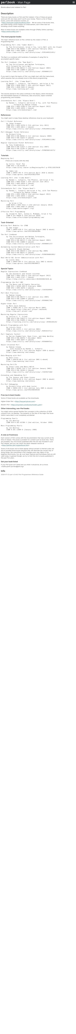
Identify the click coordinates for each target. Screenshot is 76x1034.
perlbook (15, 2)
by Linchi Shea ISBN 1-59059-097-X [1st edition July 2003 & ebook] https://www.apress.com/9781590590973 (29, 261)
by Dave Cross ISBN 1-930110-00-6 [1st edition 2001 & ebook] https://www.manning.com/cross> (26, 359)
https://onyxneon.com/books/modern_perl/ (26, 405)
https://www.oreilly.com (10, 31)
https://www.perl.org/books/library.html (16, 23)
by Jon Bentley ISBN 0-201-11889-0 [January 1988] (21, 429)
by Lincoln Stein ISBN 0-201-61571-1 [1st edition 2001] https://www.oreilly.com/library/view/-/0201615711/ (29, 329)
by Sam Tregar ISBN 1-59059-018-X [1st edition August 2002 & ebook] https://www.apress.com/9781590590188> (29, 229)
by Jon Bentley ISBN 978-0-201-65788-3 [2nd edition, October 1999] (29, 421)
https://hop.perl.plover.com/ (25, 401)
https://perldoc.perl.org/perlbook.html (15, 445)
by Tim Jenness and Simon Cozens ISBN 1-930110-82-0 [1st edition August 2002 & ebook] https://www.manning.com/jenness (29, 379)
